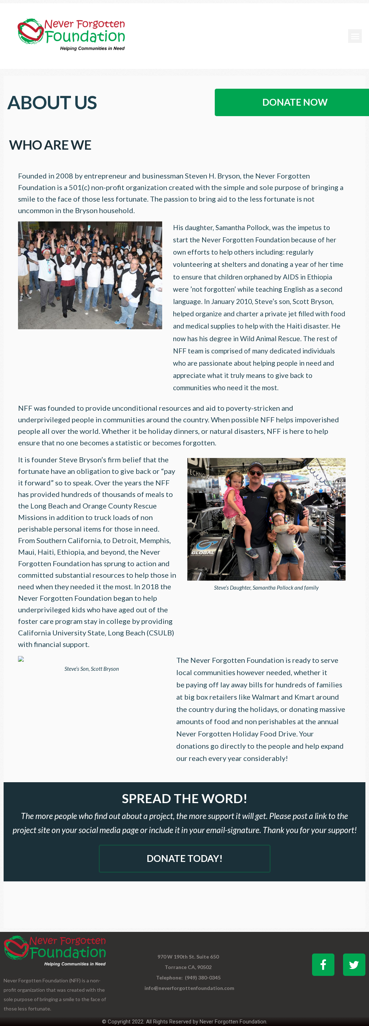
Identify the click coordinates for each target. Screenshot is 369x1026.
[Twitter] (354, 965)
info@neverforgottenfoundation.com (189, 988)
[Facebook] (323, 965)
